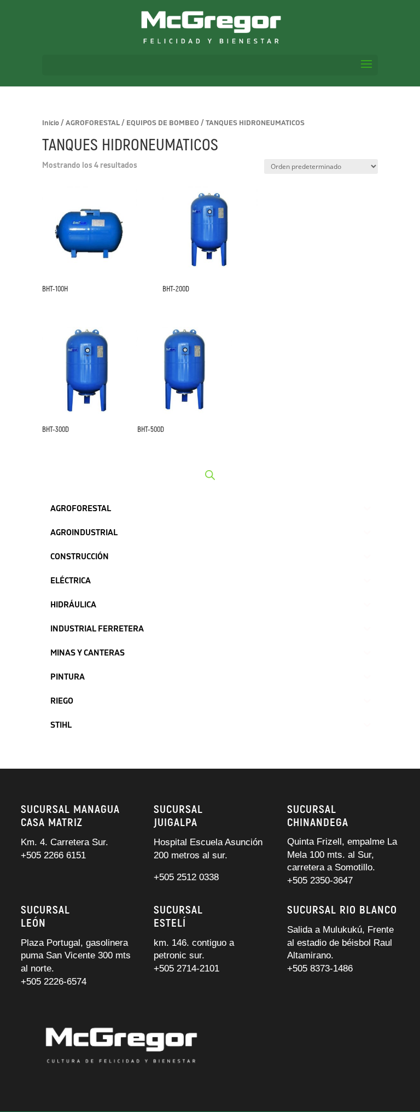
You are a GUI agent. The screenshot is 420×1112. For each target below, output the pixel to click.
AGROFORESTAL (93, 123)
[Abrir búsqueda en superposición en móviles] (210, 475)
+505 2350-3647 (320, 880)
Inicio (50, 123)
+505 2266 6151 (55, 855)
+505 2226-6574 (53, 981)
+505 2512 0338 (186, 877)
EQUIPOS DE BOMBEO (162, 123)
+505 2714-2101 (186, 968)
